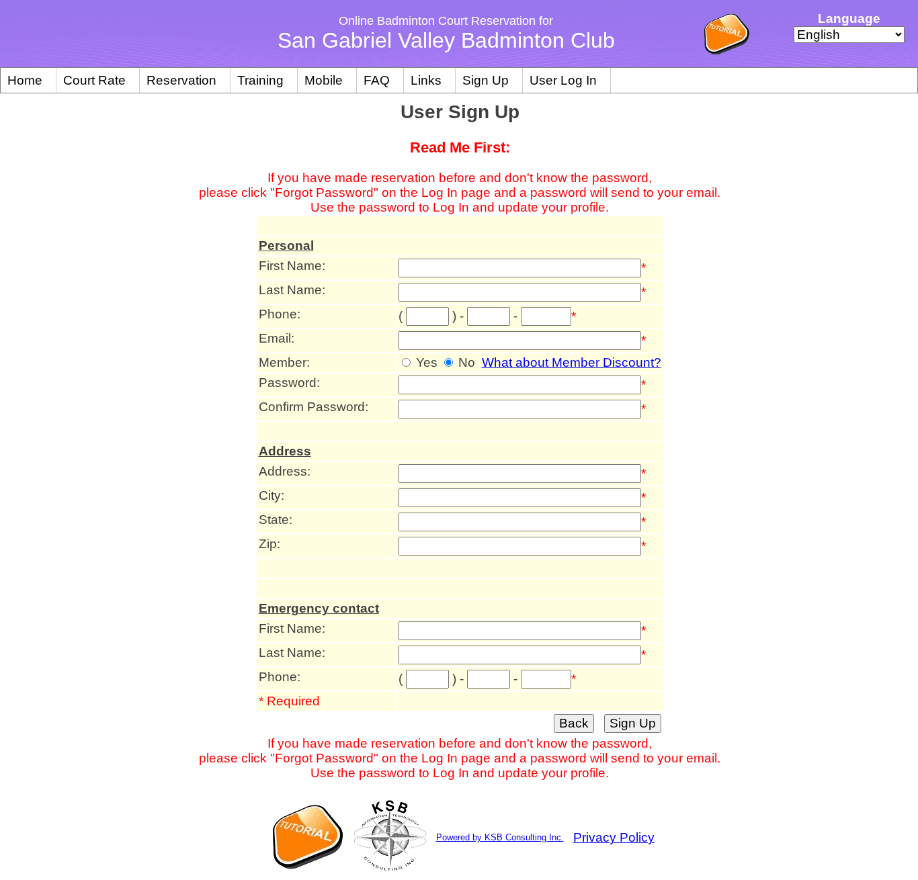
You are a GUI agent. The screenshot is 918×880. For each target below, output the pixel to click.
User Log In (563, 80)
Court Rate (94, 80)
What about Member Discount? (571, 362)
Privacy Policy (614, 837)
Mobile (323, 80)
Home (24, 80)
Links (426, 80)
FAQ (377, 80)
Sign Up (485, 80)
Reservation (181, 80)
